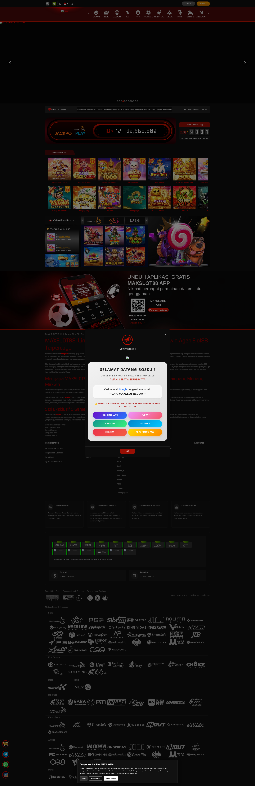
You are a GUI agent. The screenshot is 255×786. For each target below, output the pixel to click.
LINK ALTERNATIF (110, 415)
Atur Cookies (95, 778)
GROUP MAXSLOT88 (145, 432)
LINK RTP (145, 415)
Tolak (84, 778)
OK (127, 451)
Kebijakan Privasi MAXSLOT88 (109, 773)
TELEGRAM (145, 423)
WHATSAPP (110, 423)
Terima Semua (111, 778)
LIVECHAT (109, 432)
